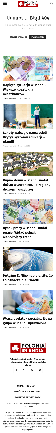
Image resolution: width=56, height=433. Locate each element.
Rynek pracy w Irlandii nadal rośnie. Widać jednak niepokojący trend (25, 232)
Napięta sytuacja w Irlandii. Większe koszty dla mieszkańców (24, 89)
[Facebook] (16, 370)
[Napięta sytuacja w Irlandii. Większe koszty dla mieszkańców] (28, 68)
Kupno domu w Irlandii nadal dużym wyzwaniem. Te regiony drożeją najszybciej (26, 184)
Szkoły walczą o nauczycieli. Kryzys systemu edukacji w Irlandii (25, 137)
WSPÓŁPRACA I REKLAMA (27, 391)
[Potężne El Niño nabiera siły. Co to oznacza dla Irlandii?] (28, 259)
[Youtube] (40, 370)
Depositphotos (28, 430)
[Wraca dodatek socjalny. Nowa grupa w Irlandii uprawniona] (28, 302)
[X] (32, 370)
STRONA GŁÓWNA (37, 37)
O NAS (20, 386)
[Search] (52, 4)
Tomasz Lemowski (9, 98)
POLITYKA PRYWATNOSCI (28, 397)
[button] (4, 4)
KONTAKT (31, 386)
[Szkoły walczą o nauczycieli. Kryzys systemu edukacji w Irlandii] (28, 116)
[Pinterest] (24, 370)
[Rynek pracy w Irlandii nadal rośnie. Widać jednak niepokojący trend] (28, 211)
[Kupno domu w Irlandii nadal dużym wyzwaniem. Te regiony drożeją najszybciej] (28, 164)
